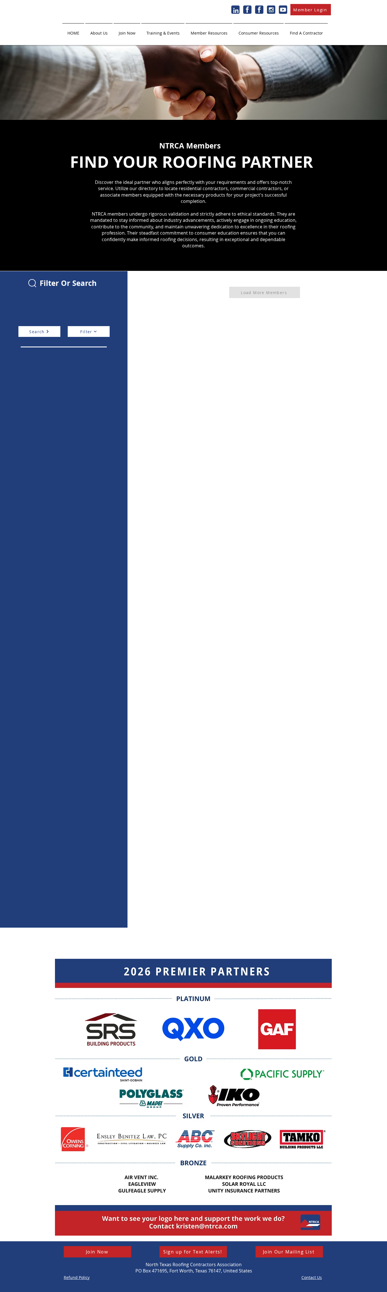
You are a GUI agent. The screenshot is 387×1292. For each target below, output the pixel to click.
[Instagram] (271, 9)
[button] (99, 30)
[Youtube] (283, 9)
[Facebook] (247, 9)
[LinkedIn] (235, 9)
